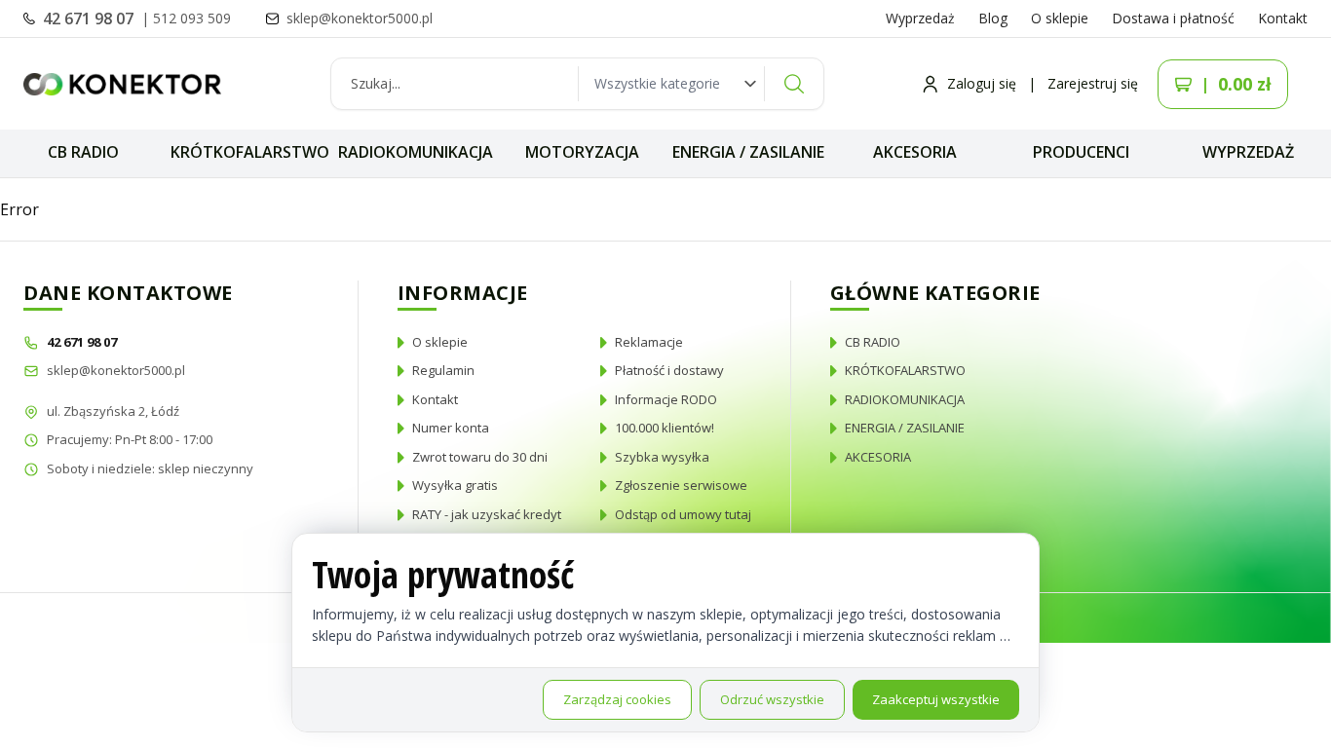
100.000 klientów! (664, 427)
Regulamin (443, 370)
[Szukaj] (794, 83)
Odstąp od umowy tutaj (683, 514)
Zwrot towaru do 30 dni (480, 457)
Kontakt (1283, 18)
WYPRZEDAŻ (1248, 152)
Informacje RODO (666, 399)
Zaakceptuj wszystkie (936, 699)
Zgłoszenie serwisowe (681, 485)
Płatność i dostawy (669, 370)
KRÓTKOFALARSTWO (250, 152)
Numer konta (450, 427)
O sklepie (1059, 18)
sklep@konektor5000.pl (116, 370)
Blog (993, 18)
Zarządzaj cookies (617, 699)
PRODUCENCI (1081, 152)
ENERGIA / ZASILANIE (748, 152)
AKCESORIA (915, 152)
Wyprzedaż (920, 18)
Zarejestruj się (1092, 83)
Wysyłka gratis (455, 485)
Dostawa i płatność (1173, 18)
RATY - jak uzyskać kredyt (486, 514)
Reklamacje (649, 342)
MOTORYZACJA (582, 152)
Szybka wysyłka (662, 457)
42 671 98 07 (90, 18)
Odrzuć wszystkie (772, 699)
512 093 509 (192, 18)
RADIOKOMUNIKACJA (415, 152)
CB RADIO (83, 152)
